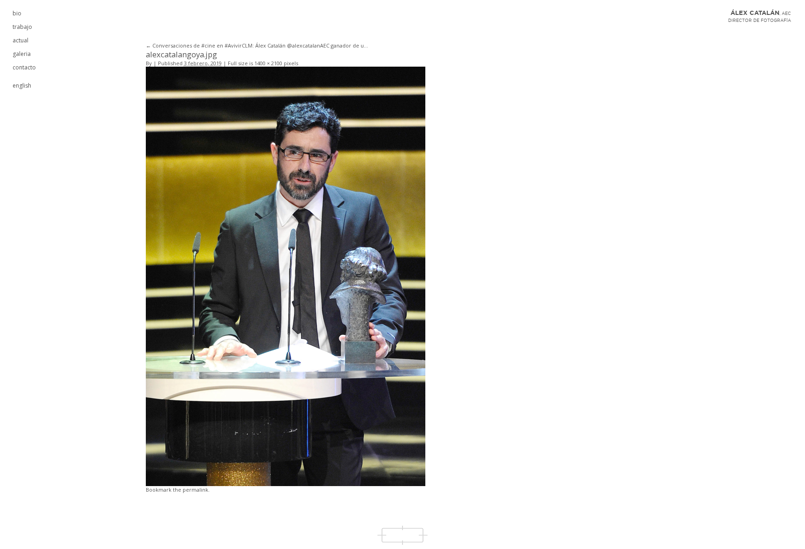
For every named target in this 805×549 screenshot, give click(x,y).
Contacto (24, 67)
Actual (20, 40)
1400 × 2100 (268, 63)
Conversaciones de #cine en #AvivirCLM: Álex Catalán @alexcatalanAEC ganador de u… (257, 45)
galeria (22, 54)
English (22, 85)
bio (17, 13)
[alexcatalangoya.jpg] (285, 275)
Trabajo (22, 27)
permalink (195, 489)
